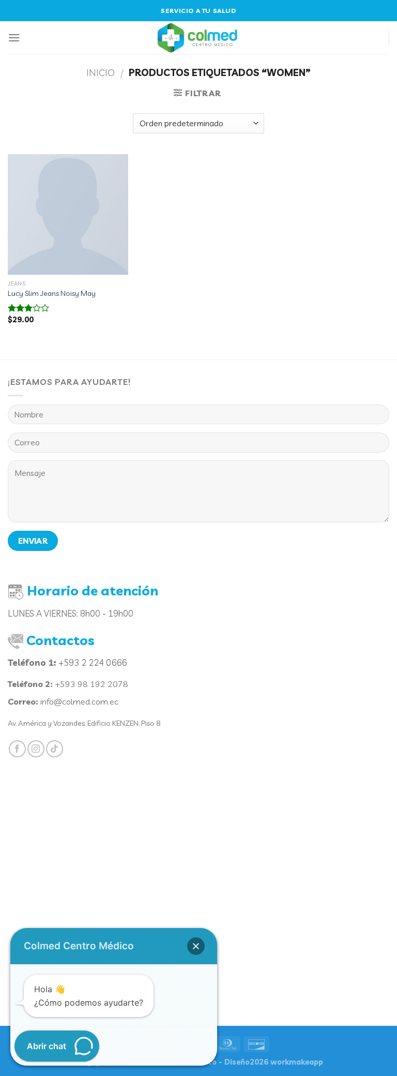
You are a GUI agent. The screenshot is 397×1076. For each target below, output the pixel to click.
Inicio (100, 73)
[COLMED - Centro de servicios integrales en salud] (198, 37)
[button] (196, 946)
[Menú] (14, 37)
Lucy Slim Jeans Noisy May (52, 293)
